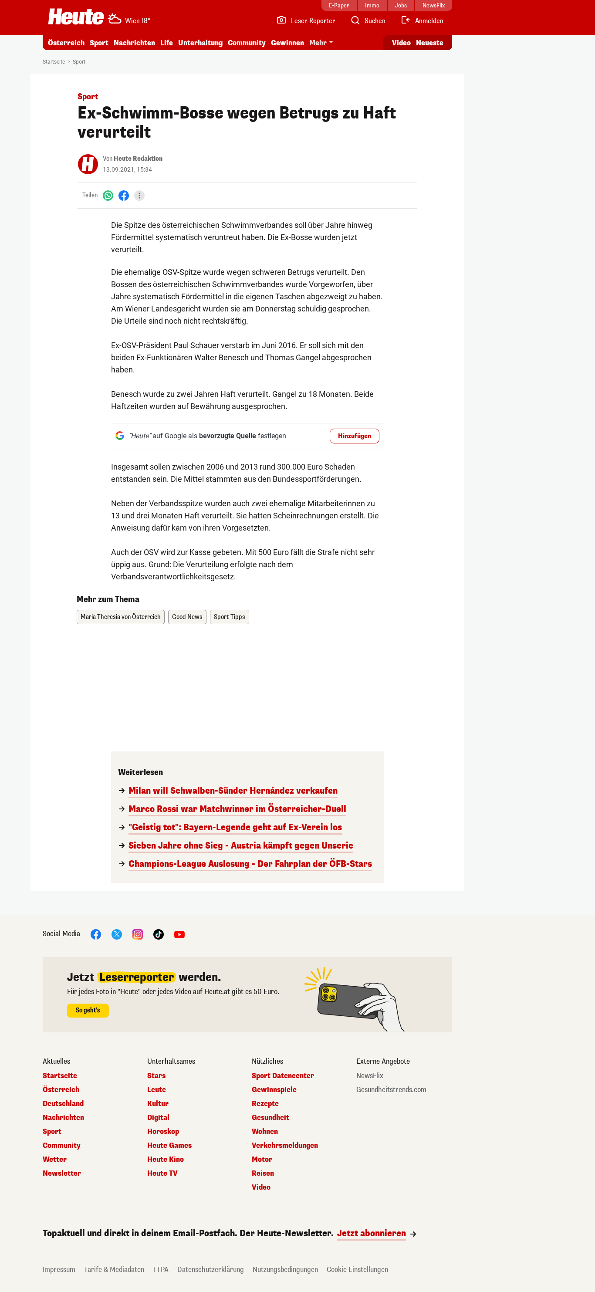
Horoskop (163, 1131)
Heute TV (162, 1173)
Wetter (55, 1159)
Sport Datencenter (283, 1076)
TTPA (161, 1269)
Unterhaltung (200, 42)
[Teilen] (139, 195)
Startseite (54, 62)
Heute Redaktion (138, 159)
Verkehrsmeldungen (285, 1145)
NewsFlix (369, 1076)
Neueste (429, 42)
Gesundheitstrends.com (391, 1090)
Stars (156, 1076)
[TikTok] (158, 933)
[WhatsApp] (108, 195)
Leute (156, 1090)
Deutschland (63, 1103)
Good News (187, 617)
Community (247, 42)
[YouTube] (179, 933)
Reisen (263, 1173)
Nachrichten (63, 1117)
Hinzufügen (354, 436)
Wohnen (265, 1131)
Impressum (59, 1269)
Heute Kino (165, 1159)
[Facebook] (123, 195)
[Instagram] (137, 933)
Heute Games (169, 1145)
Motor (262, 1159)
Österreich (66, 42)
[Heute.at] (76, 16)
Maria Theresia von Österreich (121, 617)
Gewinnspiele (274, 1090)
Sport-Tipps (229, 617)
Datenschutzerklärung (210, 1269)
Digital (158, 1117)
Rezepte (265, 1103)
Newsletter (62, 1173)
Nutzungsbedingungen (285, 1269)
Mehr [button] (318, 42)
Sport (99, 42)
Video (401, 42)
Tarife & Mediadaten (114, 1269)
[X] (117, 933)
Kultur (158, 1103)
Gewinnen (287, 42)
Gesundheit (270, 1117)
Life (166, 42)
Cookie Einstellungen (357, 1269)
